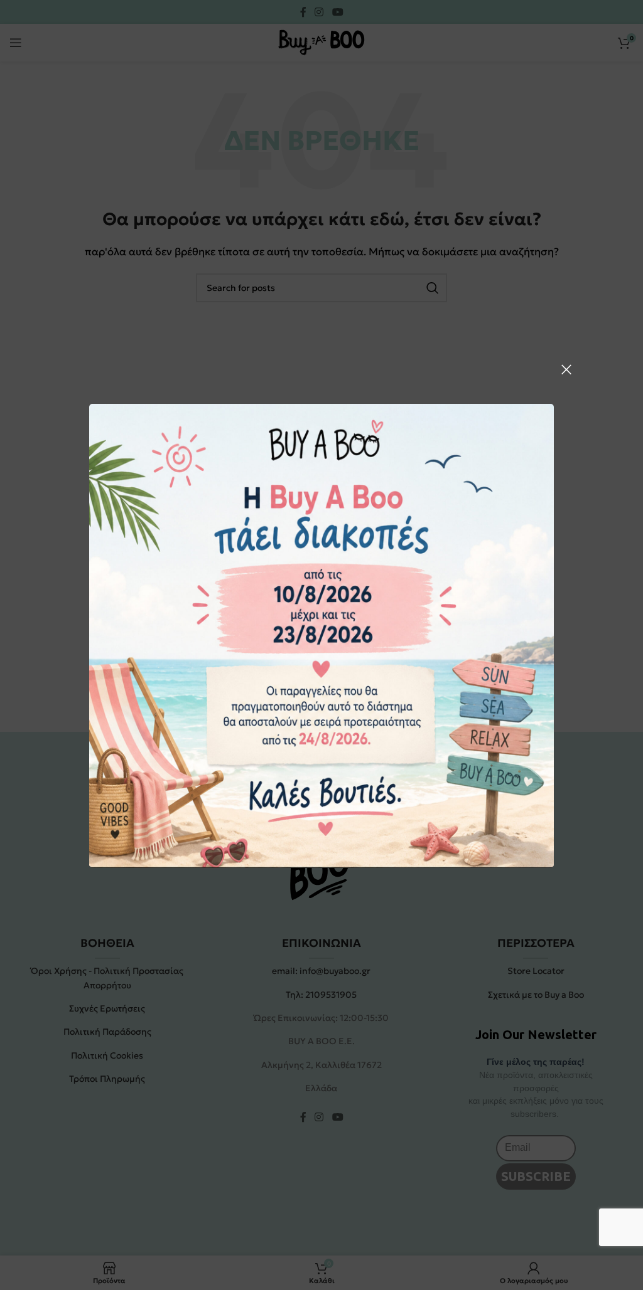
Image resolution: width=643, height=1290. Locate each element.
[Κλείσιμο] (566, 369)
